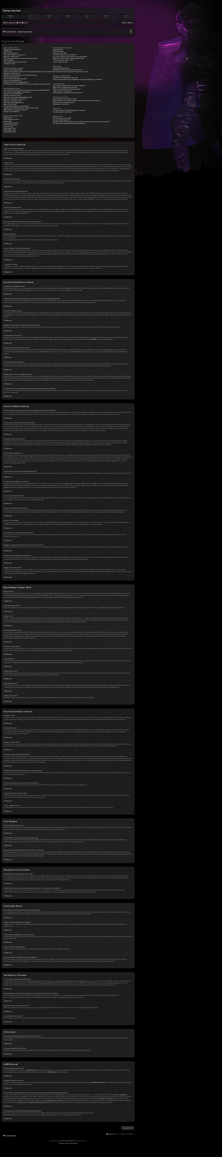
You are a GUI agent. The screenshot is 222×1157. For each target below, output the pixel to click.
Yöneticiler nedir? (57, 49)
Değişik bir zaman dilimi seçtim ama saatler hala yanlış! (20, 75)
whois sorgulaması (120, 1095)
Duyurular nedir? (9, 126)
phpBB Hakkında (51, 1072)
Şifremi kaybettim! (9, 60)
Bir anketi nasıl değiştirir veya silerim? (15, 99)
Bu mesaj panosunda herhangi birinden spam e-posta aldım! (70, 72)
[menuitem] (18, 22)
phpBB (93, 339)
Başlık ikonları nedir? (10, 132)
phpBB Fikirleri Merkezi (98, 1082)
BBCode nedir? (8, 118)
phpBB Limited (31, 1070)
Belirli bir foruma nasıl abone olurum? (64, 102)
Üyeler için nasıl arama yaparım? (62, 91)
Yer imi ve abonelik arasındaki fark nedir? (65, 99)
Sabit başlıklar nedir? (10, 128)
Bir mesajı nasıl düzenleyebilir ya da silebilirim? (17, 92)
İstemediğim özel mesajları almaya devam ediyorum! (68, 70)
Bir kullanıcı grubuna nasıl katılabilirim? (65, 55)
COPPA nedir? (8, 51)
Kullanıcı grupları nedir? (60, 53)
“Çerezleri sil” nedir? (9, 64)
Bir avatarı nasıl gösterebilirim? (13, 80)
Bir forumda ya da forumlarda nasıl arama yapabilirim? (69, 86)
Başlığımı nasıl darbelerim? (11, 111)
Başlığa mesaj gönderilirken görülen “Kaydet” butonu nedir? (21, 108)
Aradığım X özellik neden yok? (61, 120)
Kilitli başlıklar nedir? (10, 130)
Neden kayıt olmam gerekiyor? (12, 49)
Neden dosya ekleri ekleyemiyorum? (14, 103)
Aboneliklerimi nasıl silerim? (61, 104)
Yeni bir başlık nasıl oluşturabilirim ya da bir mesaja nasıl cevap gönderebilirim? (27, 90)
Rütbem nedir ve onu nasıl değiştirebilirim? (16, 82)
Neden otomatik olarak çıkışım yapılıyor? (15, 62)
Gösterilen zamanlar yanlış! (12, 73)
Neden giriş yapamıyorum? (11, 57)
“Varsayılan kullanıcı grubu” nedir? (63, 60)
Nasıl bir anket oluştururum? (12, 95)
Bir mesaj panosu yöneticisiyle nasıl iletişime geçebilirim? (69, 123)
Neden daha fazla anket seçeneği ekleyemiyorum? (18, 97)
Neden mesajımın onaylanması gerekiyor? (15, 110)
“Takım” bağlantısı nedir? (60, 62)
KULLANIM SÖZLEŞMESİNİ (66, 1141)
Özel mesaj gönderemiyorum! (61, 68)
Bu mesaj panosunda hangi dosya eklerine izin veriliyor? (69, 110)
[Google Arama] (131, 31)
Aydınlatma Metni (63, 1143)
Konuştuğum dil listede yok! (11, 77)
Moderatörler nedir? (58, 51)
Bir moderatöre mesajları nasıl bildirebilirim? (16, 106)
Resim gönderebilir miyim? (11, 123)
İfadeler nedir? (8, 121)
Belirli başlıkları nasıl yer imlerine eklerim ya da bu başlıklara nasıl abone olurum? (76, 100)
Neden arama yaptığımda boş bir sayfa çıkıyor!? (66, 89)
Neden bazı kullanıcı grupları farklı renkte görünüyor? (68, 58)
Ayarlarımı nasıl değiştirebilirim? (13, 70)
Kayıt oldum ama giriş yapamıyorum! (14, 55)
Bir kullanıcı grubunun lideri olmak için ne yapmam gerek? (70, 57)
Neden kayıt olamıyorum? (11, 53)
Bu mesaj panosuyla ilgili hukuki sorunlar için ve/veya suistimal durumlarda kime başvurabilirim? (81, 122)
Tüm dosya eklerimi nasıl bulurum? (63, 112)
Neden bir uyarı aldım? (10, 104)
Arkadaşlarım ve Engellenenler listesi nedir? (65, 78)
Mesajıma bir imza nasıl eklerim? (13, 94)
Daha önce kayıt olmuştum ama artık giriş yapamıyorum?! (20, 58)
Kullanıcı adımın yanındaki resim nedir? (15, 79)
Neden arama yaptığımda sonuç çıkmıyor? (65, 87)
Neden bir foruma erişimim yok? (13, 101)
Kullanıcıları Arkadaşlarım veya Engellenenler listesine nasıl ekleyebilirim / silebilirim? (77, 79)
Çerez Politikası (73, 1143)
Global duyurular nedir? (10, 125)
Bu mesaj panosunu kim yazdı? (62, 118)
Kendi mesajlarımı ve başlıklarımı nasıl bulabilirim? (67, 93)
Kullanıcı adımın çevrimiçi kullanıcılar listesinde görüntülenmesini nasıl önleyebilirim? (28, 72)
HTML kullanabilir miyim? (11, 119)
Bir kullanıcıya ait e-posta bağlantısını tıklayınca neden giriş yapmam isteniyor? (27, 84)
